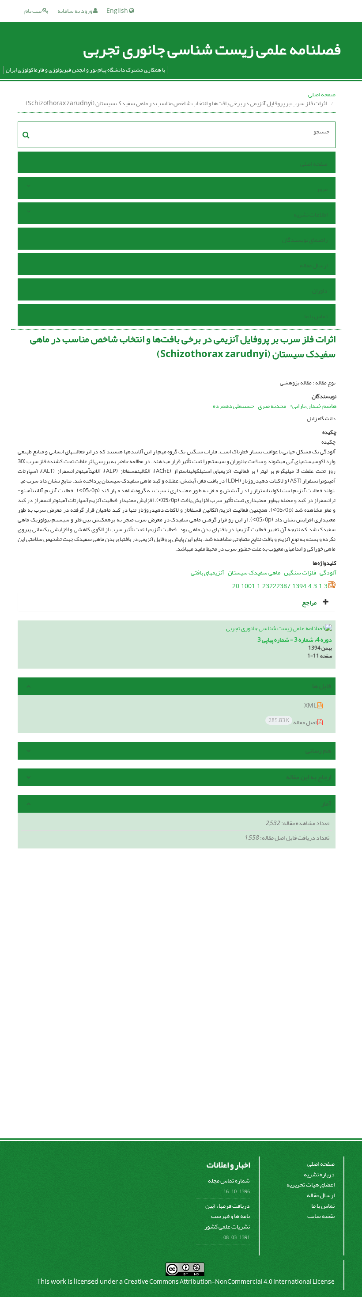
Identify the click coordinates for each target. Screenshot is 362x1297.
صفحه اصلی (322, 94)
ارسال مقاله (314, 265)
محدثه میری (272, 406)
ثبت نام (33, 11)
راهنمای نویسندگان (305, 240)
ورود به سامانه (75, 11)
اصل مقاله (292, 721)
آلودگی (328, 572)
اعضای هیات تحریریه (311, 1185)
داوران (320, 291)
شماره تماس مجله (229, 1181)
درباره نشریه (319, 1174)
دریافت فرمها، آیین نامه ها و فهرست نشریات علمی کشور (227, 1216)
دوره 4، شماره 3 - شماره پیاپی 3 (294, 640)
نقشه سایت (321, 1216)
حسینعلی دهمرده (233, 406)
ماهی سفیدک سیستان (254, 572)
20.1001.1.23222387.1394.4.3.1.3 (280, 586)
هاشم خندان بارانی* (313, 406)
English (117, 11)
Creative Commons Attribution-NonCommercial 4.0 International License (229, 1282)
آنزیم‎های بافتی (207, 572)
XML (310, 705)
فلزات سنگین (300, 572)
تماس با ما (316, 316)
